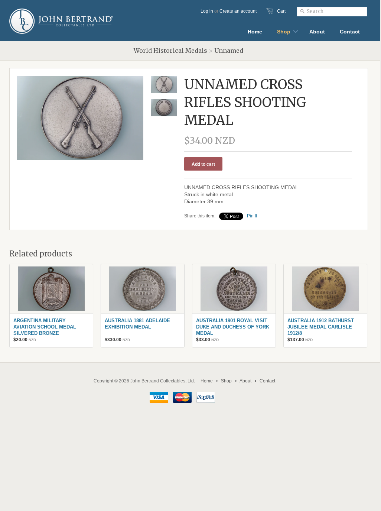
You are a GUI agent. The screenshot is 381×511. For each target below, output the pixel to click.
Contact (267, 381)
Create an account (238, 11)
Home (207, 381)
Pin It (252, 216)
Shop (226, 381)
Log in (207, 11)
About (245, 381)
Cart (281, 11)
